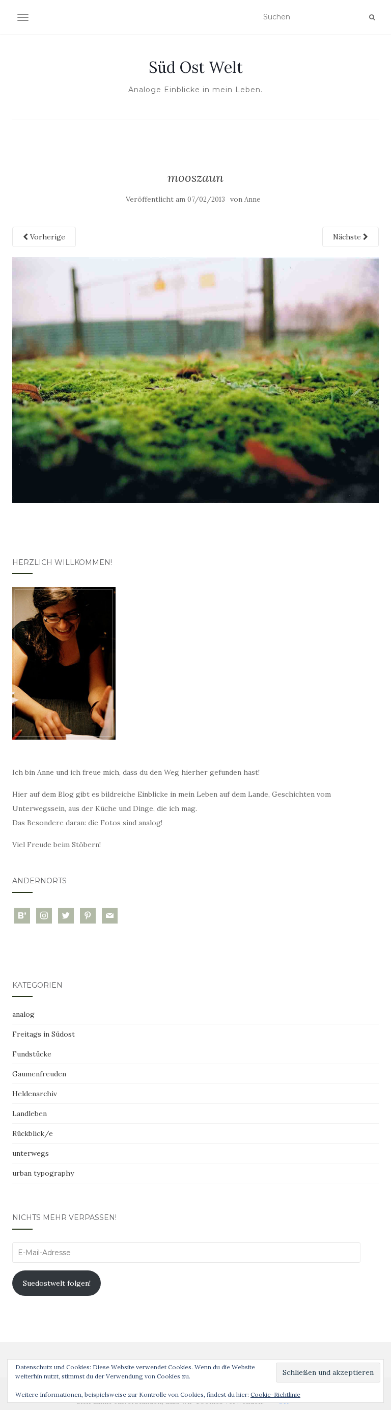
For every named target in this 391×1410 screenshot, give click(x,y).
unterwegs (30, 1153)
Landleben (29, 1113)
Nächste (348, 236)
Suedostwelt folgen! (57, 1283)
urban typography (43, 1173)
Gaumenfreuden (39, 1073)
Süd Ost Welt (196, 67)
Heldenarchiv (34, 1093)
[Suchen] (372, 17)
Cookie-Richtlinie (275, 1394)
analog (23, 1014)
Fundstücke (31, 1054)
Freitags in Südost (43, 1034)
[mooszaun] (195, 379)
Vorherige (46, 236)
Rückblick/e (32, 1133)
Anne (252, 199)
